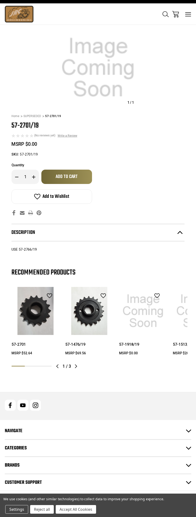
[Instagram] (35, 405)
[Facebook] (13, 212)
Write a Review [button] (67, 135)
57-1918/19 (129, 344)
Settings (16, 509)
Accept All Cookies (76, 509)
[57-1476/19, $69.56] (89, 311)
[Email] (22, 212)
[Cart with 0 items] (175, 14)
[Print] (30, 212)
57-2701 (18, 344)
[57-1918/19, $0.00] (143, 311)
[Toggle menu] (188, 14)
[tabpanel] (35, 323)
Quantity (17, 165)
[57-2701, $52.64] (35, 311)
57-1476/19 (75, 344)
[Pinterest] (39, 212)
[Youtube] (22, 405)
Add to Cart (35, 329)
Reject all (42, 509)
